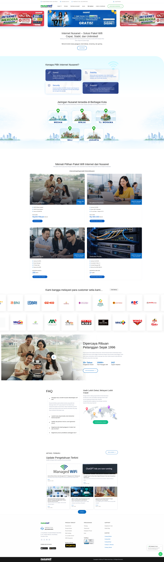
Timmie (97, 505)
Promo (66, 6)
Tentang (86, 525)
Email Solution (68, 530)
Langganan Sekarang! (114, 6)
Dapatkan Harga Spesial (96, 220)
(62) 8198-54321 (49, 529)
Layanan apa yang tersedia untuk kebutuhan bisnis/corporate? (62, 416)
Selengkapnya (36, 220)
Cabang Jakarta (108, 547)
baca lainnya (111, 452)
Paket (59, 6)
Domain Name (68, 528)
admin (85, 482)
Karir (85, 533)
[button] (1, 18)
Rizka (49, 479)
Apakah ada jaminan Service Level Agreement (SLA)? (63, 422)
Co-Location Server (69, 535)
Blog (83, 6)
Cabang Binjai (108, 541)
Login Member (118, 1)
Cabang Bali (107, 539)
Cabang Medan (108, 536)
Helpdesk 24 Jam (109, 525)
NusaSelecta (68, 525)
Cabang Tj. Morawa (109, 544)
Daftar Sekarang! (89, 370)
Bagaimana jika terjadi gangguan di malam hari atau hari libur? (63, 428)
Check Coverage (100, 6)
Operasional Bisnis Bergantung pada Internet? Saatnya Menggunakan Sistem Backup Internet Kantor (57, 500)
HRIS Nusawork (69, 538)
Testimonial (86, 528)
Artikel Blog (107, 528)
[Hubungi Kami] (160, 554)
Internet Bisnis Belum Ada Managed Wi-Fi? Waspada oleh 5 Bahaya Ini (64, 476)
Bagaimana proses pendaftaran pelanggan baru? (63, 432)
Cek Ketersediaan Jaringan (100, 422)
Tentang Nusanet (75, 6)
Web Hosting (68, 533)
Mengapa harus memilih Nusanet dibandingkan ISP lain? (64, 398)
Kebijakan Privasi (88, 530)
